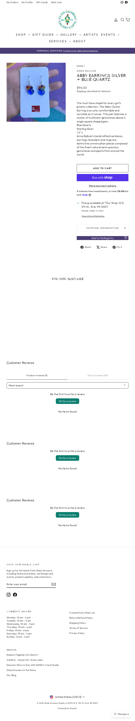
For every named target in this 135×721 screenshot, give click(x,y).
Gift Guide (43, 34)
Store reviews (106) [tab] (98, 375)
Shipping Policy (77, 622)
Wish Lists (56, 2)
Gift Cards (42, 2)
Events (109, 34)
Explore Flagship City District (22, 654)
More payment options (102, 185)
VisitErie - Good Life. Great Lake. (25, 659)
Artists (90, 34)
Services (58, 41)
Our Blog (11, 675)
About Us (11, 649)
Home (80, 65)
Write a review (67, 401)
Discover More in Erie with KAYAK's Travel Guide (33, 665)
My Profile (27, 2)
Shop (21, 34)
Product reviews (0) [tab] (37, 375)
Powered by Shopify (67, 708)
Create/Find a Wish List (82, 612)
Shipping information (102, 228)
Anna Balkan (86, 70)
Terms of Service (78, 628)
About (79, 41)
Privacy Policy (77, 633)
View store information (93, 216)
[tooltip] (126, 237)
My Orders (12, 2)
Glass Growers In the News (21, 670)
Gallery (69, 34)
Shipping (81, 91)
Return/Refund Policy (81, 617)
